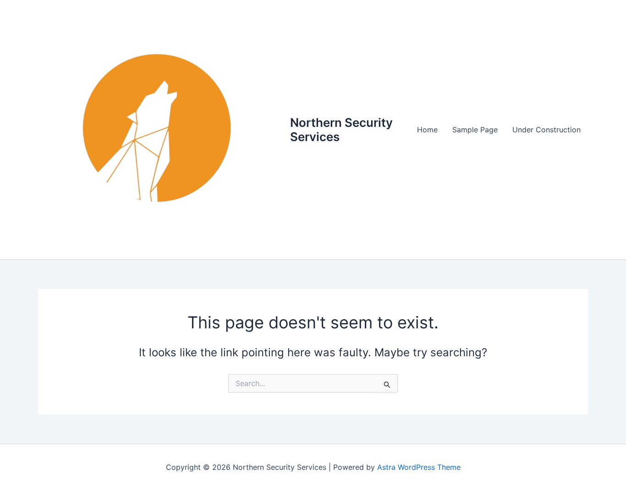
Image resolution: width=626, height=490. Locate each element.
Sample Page (475, 129)
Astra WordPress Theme (419, 467)
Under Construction (546, 129)
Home (427, 129)
